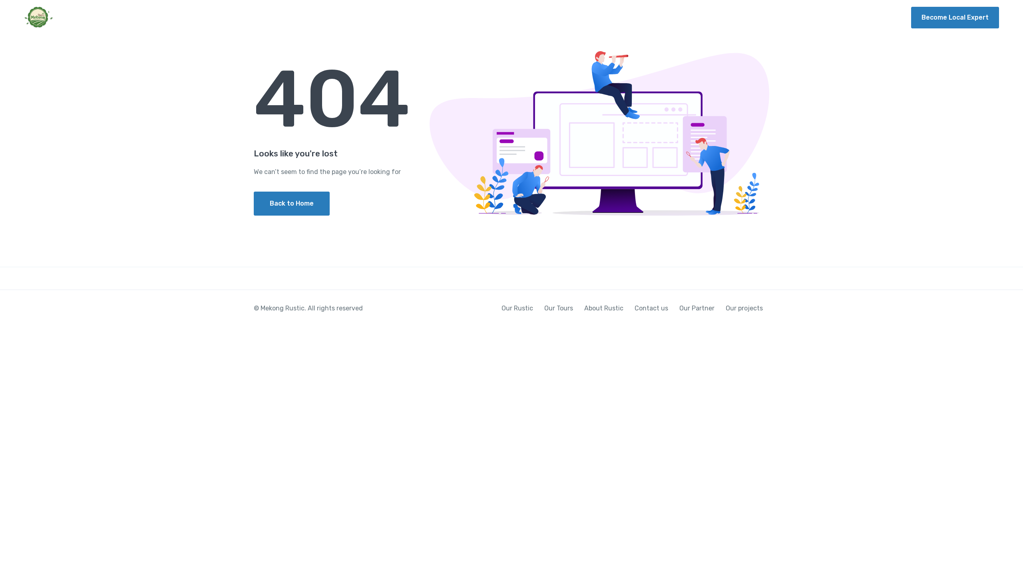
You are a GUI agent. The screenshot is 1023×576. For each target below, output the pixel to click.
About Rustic (721, 17)
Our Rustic (610, 17)
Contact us (772, 17)
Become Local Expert (955, 17)
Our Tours (663, 17)
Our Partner (822, 17)
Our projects (874, 17)
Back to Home (292, 203)
